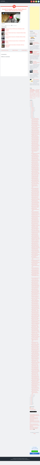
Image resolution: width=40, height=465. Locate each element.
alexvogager (9, 25)
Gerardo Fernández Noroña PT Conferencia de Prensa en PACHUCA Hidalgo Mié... (34, 425)
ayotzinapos (32, 91)
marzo (32, 117)
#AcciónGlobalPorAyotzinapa (34, 90)
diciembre (32, 107)
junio (32, 113)
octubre (32, 108)
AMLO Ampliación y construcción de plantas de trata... (35, 257)
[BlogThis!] (2, 23)
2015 (31, 403)
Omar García (34, 98)
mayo (32, 114)
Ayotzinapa (2, 1)
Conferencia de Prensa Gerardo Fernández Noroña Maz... (35, 265)
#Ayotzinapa (38, 89)
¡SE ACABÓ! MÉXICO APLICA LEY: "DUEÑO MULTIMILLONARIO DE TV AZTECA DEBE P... (35, 415)
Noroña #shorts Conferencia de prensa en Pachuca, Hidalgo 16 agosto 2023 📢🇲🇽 (34, 428)
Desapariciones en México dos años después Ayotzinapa (35, 71)
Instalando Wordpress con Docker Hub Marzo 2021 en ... (35, 275)
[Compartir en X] (3, 23)
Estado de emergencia (36, 79)
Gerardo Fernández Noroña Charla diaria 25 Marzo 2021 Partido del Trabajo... (14, 9)
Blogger (35, 433)
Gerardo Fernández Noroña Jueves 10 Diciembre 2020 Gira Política (15, 36)
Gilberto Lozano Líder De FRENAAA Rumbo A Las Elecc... (34, 339)
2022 (31, 105)
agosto (32, 111)
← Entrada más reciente (4, 50)
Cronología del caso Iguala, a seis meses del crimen (36, 43)
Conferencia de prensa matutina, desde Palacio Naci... (34, 185)
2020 (31, 397)
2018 (31, 399)
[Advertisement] (35, 18)
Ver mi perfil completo (33, 409)
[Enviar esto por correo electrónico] (1, 23)
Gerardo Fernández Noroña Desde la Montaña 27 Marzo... (35, 151)
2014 (31, 404)
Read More (7, 30)
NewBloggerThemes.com (25, 459)
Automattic (15, 459)
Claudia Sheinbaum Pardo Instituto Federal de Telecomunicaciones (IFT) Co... (34, 422)
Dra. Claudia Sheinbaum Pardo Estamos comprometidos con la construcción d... (34, 418)
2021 (31, 106)
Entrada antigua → (25, 50)
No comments (14, 25)
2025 (31, 101)
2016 (31, 402)
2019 (31, 398)
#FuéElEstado (31, 98)
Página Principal (15, 50)
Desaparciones (38, 91)
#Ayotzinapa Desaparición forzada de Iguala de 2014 (36, 62)
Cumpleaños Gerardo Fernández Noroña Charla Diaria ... (35, 209)
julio (32, 112)
